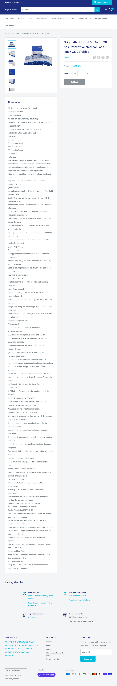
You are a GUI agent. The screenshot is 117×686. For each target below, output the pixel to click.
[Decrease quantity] (75, 73)
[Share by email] (107, 57)
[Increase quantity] (87, 73)
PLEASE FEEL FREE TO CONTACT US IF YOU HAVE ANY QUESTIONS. (21, 649)
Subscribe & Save (103, 2)
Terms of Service (53, 659)
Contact (49, 649)
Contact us (32, 617)
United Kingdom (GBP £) (14, 670)
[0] (110, 9)
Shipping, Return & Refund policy (57, 654)
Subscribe (88, 659)
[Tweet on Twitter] (103, 57)
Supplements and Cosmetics (63, 18)
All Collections (101, 18)
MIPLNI (66, 57)
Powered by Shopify (12, 679)
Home (7, 33)
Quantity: (67, 73)
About (48, 645)
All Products (9, 25)
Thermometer (42, 18)
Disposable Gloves (25, 18)
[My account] (106, 9)
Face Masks (9, 18)
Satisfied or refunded (77, 595)
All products (15, 33)
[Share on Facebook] (94, 57)
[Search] (97, 9)
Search (49, 642)
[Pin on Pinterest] (98, 57)
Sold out (74, 82)
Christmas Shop (84, 18)
